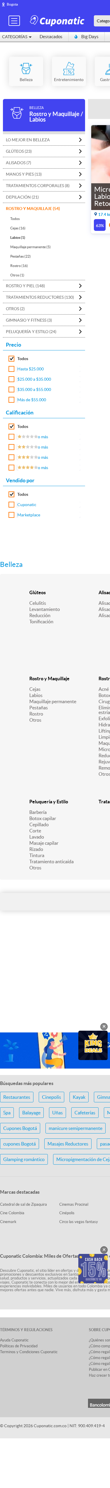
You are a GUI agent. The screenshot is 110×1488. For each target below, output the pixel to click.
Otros (35, 720)
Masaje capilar (43, 843)
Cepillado (39, 824)
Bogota (12, 4)
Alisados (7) (18, 162)
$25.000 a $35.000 (34, 379)
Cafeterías (85, 1112)
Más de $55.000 (31, 399)
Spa (7, 1112)
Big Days (90, 36)
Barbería (38, 812)
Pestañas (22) (20, 256)
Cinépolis (67, 1213)
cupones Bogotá (19, 1143)
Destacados (51, 36)
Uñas (57, 1112)
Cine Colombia (12, 1213)
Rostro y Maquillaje (49, 678)
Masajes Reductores (68, 1143)
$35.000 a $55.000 (34, 389)
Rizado (36, 849)
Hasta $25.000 (30, 369)
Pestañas (38, 707)
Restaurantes (16, 1097)
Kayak (79, 1097)
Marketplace (28, 515)
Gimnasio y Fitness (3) (29, 320)
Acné (104, 689)
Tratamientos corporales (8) (38, 185)
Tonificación (41, 621)
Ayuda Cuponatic (14, 1340)
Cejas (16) (18, 228)
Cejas (34, 689)
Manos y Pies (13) (24, 174)
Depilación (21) (22, 197)
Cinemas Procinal (73, 1204)
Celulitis (37, 603)
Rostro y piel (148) (25, 285)
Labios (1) (17, 237)
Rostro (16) (19, 266)
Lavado (36, 836)
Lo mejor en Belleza (28, 139)
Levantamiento (44, 609)
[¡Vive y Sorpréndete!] (58, 20)
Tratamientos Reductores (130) (40, 297)
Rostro (36, 713)
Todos (15, 219)
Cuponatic (26, 504)
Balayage (31, 1112)
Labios (36, 695)
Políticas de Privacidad (19, 1346)
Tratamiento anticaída (51, 861)
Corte (35, 830)
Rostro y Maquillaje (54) (33, 208)
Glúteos (37, 592)
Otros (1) (17, 275)
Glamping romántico (24, 1159)
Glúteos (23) (19, 151)
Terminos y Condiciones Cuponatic (28, 1352)
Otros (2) (15, 308)
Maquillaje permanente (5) (30, 247)
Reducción (39, 615)
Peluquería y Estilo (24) (31, 331)
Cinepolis (51, 1097)
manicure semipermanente (75, 1128)
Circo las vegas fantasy (78, 1222)
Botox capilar (42, 818)
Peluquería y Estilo (48, 801)
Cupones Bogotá (20, 1128)
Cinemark (8, 1222)
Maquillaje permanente (52, 701)
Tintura (36, 855)
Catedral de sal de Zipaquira (23, 1204)
